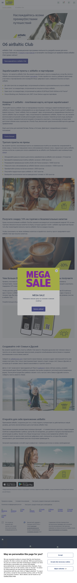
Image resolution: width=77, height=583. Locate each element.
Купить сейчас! (39, 309)
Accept (60, 555)
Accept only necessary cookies (60, 562)
